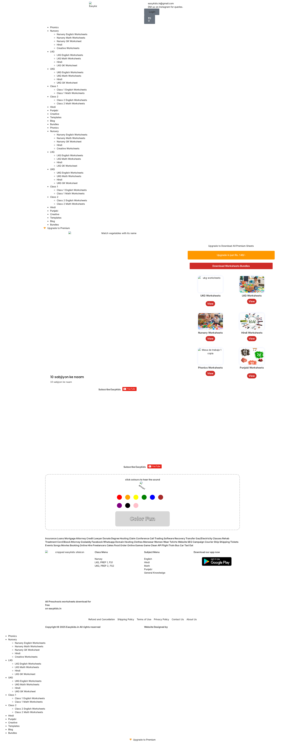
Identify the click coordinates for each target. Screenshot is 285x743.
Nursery (54, 30)
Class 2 (54, 96)
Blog (52, 120)
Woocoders (174, 626)
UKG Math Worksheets (69, 75)
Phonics (54, 27)
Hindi (59, 44)
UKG (52, 68)
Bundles (54, 124)
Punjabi (54, 110)
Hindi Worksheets (251, 332)
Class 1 (54, 86)
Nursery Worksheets (210, 332)
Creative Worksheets (68, 48)
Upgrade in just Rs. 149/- (231, 254)
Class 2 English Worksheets (72, 100)
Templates (56, 117)
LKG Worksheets (252, 295)
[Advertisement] (142, 435)
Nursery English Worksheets (72, 34)
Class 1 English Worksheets (72, 89)
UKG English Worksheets (70, 72)
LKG (52, 51)
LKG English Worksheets (70, 55)
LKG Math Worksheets (69, 58)
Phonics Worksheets (210, 367)
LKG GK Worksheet (67, 65)
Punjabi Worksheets (252, 367)
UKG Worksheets (210, 295)
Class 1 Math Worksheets (71, 93)
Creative (54, 113)
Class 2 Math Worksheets (71, 103)
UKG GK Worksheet (67, 82)
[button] (151, 12)
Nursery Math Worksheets (71, 37)
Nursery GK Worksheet (69, 41)
